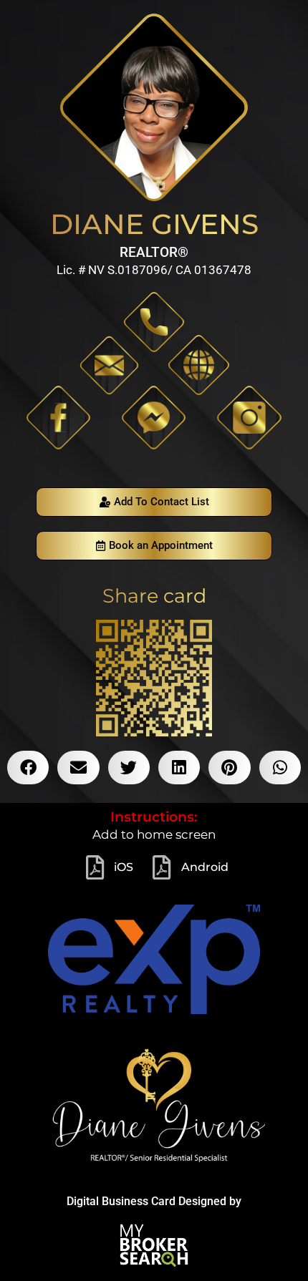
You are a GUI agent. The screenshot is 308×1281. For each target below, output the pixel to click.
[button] (28, 767)
